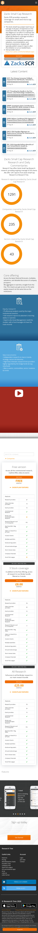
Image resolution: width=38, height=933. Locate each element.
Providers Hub (6, 863)
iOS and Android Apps (9, 869)
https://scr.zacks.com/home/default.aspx (20, 52)
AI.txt (3, 871)
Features (4, 858)
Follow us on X (20, 888)
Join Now (22, 860)
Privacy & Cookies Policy (11, 927)
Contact (22, 861)
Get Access (19, 477)
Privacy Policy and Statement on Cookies (25, 910)
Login (19, 59)
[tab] (19, 591)
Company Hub (6, 865)
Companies (11, 459)
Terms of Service (24, 927)
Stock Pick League (7, 867)
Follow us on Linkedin (20, 882)
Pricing (4, 860)
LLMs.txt (4, 873)
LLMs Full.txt (6, 875)
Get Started (19, 56)
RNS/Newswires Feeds (9, 861)
